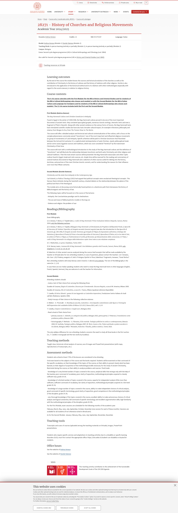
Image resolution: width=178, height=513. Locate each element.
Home (49, 12)
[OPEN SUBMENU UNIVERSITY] (64, 12)
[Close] (175, 485)
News (116, 12)
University (58, 12)
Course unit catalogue (84, 19)
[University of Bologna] (37, 8)
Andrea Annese (50, 37)
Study (70, 12)
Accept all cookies (90, 508)
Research (82, 12)
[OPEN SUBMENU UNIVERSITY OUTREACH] (109, 12)
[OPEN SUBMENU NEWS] (119, 12)
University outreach (99, 12)
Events (126, 12)
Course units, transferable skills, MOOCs (62, 19)
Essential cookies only (44, 508)
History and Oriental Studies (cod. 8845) (90, 57)
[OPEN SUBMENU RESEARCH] (87, 12)
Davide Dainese (68, 43)
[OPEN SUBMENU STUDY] (74, 12)
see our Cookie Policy (53, 501)
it (146, 3)
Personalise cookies (67, 508)
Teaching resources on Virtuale (54, 65)
